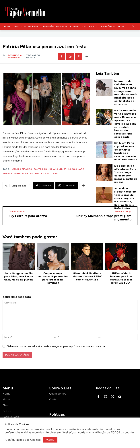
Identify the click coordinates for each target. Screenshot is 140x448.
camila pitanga (22, 169)
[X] (78, 56)
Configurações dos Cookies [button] (23, 439)
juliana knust (57, 169)
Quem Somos (57, 393)
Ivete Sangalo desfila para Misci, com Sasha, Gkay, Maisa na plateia (19, 276)
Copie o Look (11, 417)
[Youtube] (119, 396)
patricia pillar (23, 173)
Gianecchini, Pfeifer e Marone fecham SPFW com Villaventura (87, 276)
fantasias (40, 169)
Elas (5, 405)
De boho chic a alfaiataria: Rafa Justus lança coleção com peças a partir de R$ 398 (125, 174)
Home (6, 393)
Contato (54, 399)
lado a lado (76, 169)
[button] (134, 26)
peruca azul (43, 173)
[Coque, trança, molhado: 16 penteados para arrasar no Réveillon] (53, 256)
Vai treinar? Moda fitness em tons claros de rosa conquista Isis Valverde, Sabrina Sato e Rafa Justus (125, 198)
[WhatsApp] (70, 56)
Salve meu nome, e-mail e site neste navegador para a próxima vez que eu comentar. (56, 346)
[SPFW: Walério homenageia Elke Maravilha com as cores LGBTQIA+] (121, 256)
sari (55, 173)
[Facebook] (61, 56)
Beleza (7, 411)
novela (7, 173)
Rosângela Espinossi (15, 56)
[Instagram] (105, 396)
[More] (87, 56)
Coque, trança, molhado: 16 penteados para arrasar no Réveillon (53, 278)
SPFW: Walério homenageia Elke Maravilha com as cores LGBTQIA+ (121, 278)
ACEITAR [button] (50, 439)
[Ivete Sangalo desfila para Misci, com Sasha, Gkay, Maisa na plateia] (19, 256)
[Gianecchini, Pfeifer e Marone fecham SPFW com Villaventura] (87, 256)
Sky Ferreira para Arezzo (28, 216)
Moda (6, 399)
